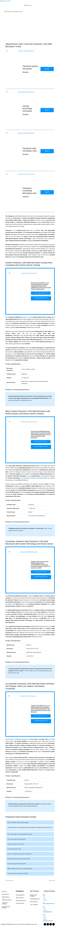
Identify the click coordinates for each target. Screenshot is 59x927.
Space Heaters (20, 897)
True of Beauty (34, 904)
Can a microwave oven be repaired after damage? (20, 834)
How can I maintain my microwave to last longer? (19, 853)
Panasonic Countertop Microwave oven (30, 190)
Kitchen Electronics (21, 900)
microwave (24, 317)
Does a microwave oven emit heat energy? (18, 822)
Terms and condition (4, 903)
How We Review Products (6, 907)
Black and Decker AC (49, 903)
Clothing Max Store (35, 899)
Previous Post (8, 880)
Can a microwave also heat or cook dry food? (19, 858)
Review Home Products (33, 895)
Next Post (52, 880)
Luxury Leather (34, 901)
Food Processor (20, 903)
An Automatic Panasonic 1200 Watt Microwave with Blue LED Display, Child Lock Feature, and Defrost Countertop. (29, 686)
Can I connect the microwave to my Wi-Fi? (18, 873)
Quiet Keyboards (47, 911)
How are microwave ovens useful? (16, 844)
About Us (4, 891)
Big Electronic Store (5, 1)
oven (28, 317)
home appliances (20, 895)
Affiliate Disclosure (6, 900)
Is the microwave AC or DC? (14, 849)
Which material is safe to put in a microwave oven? (20, 868)
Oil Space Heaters (48, 920)
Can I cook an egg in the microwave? (17, 839)
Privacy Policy (5, 894)
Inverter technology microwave (27, 108)
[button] (9, 5)
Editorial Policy (5, 897)
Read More (26, 72)
